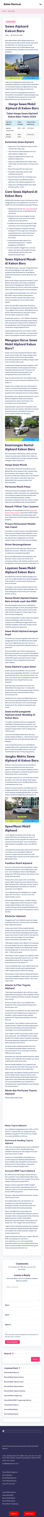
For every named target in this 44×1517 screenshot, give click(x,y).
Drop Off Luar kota (8, 1484)
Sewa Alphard (7, 1475)
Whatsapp (29, 1514)
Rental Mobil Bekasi (8, 1498)
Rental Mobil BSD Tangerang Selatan (17, 1400)
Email (7, 1315)
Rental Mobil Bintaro (11, 1372)
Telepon (14, 1514)
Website (8, 1324)
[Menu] (40, 4)
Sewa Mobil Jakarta (11, 1405)
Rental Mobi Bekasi (11, 1409)
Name (7, 1305)
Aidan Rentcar (12, 4)
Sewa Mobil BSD (7, 1495)
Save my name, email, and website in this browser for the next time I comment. (21, 1335)
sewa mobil (11, 11)
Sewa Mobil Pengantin (9, 1472)
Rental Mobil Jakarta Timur (14, 1382)
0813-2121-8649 (28, 209)
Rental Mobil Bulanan (9, 1478)
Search (7, 1353)
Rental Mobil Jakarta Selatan (14, 1391)
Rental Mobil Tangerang (13, 1396)
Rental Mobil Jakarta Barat (14, 1386)
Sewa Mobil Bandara (9, 1481)
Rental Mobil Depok (11, 1414)
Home (4, 11)
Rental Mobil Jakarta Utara (14, 1377)
